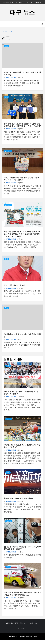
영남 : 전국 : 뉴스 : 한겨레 (14, 285)
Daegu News (11, 77)
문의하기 (19, 2)
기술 (6, 97)
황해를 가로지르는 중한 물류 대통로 (19, 498)
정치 (6, 259)
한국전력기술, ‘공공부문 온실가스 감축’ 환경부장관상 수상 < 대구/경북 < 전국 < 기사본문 (22, 125)
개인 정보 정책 (8, 2)
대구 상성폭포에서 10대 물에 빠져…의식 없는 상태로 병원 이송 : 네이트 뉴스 (22, 593)
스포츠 (9, 419)
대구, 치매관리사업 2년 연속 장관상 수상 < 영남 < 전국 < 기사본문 (21, 178)
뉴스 (6, 46)
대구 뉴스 (22, 12)
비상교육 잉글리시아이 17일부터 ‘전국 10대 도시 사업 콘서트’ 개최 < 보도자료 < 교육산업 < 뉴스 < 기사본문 (22, 233)
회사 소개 (37, 2)
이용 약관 (28, 2)
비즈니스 (7, 151)
